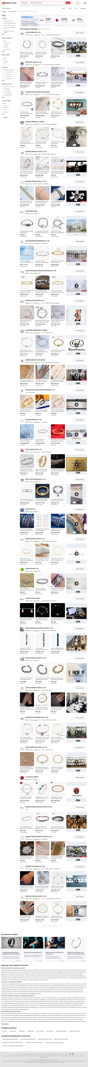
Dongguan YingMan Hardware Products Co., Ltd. (38, 836)
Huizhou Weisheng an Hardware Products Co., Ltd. (39, 628)
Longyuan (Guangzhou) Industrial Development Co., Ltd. (40, 270)
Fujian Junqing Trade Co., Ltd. (33, 449)
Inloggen (85, 3)
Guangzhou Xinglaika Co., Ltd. (33, 419)
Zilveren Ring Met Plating (61, 1031)
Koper (63, 8)
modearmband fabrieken (53, 5)
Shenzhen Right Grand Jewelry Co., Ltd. (36, 747)
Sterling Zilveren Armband (74, 1031)
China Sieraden (13, 1031)
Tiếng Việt (82, 1055)
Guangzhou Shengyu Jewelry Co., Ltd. (35, 658)
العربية (60, 1055)
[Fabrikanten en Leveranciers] (8, 2)
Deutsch (35, 1055)
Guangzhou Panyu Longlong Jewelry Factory (37, 92)
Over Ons (16, 1054)
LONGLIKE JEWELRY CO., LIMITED (34, 121)
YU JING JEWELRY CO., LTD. (33, 32)
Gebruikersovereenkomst (29, 1054)
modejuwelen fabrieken (44, 5)
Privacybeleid (37, 1054)
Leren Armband (49, 1031)
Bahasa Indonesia (44, 1057)
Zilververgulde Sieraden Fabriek (44, 1039)
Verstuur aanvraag (80, 32)
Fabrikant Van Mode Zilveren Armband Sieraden (12, 1042)
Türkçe (77, 1055)
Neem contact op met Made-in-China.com (49, 1054)
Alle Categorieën (6, 8)
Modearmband (30, 1031)
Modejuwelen (22, 1031)
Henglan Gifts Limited (31, 211)
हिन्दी (69, 1055)
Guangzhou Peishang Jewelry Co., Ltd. (36, 896)
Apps (76, 8)
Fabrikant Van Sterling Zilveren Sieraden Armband (13, 1045)
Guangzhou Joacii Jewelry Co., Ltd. (35, 866)
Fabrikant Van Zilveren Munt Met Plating (34, 1042)
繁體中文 (18, 1055)
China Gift (4, 1031)
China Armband (40, 1031)
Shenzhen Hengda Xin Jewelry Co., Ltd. (36, 151)
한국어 (56, 1055)
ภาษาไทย (73, 1055)
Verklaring (21, 1054)
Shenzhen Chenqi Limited (32, 598)
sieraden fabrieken (35, 5)
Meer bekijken (5, 1024)
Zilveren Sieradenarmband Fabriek (28, 1039)
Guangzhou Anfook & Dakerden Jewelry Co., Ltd (38, 806)
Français (26, 1055)
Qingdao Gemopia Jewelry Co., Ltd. (35, 538)
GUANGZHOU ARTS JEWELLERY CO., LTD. (36, 717)
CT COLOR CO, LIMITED (31, 777)
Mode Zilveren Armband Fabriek (61, 1039)
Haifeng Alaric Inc (30, 509)
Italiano (45, 1055)
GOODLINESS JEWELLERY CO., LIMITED (36, 330)
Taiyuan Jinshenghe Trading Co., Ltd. (35, 687)
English (9, 1055)
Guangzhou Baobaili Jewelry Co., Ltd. (35, 181)
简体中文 (13, 1055)
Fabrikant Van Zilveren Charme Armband (54, 1042)
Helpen (70, 8)
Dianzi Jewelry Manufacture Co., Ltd (35, 479)
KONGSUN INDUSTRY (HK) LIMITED (35, 360)
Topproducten (60, 1054)
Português (41, 1055)
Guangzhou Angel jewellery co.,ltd (34, 300)
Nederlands (65, 1055)
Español (31, 1055)
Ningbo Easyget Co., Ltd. (32, 568)
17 (60, 926)
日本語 (22, 1055)
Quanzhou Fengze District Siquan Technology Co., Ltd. (40, 389)
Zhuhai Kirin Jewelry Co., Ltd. (33, 62)
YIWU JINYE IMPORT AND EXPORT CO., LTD (37, 241)
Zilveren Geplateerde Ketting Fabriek (10, 1039)
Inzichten (66, 1054)
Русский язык (51, 1055)
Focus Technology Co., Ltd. (42, 1059)
